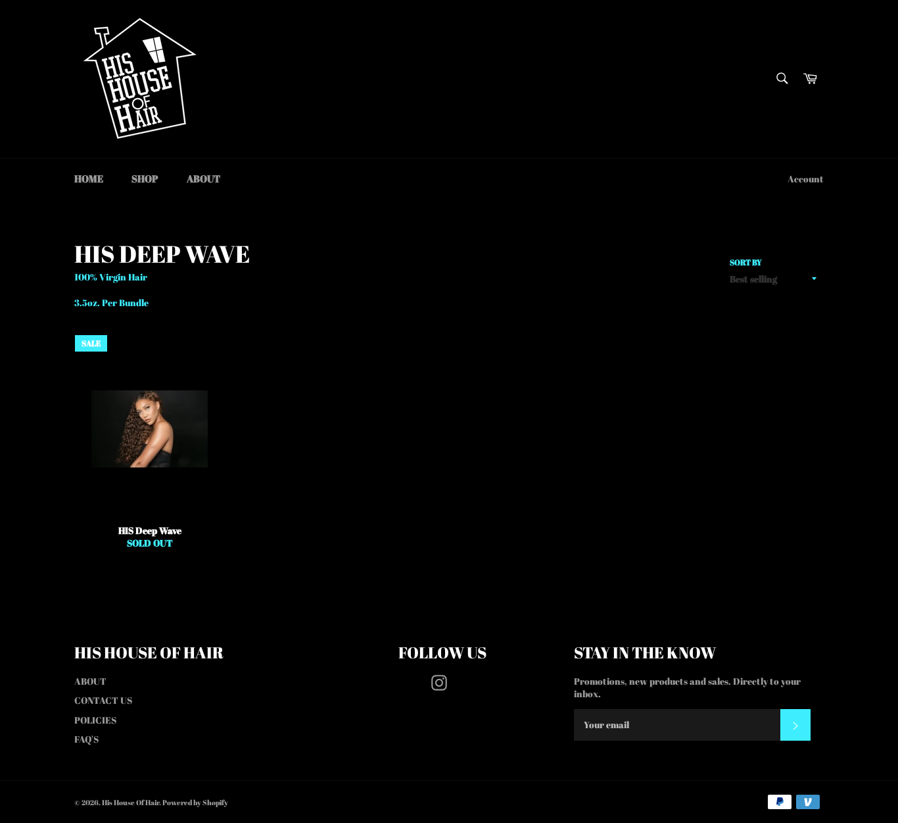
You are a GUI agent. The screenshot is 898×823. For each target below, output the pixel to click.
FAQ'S (86, 739)
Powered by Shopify (195, 802)
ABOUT (90, 681)
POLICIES (95, 720)
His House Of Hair (130, 802)
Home (88, 178)
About (203, 178)
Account (806, 179)
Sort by (746, 262)
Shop (144, 178)
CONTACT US (103, 700)
